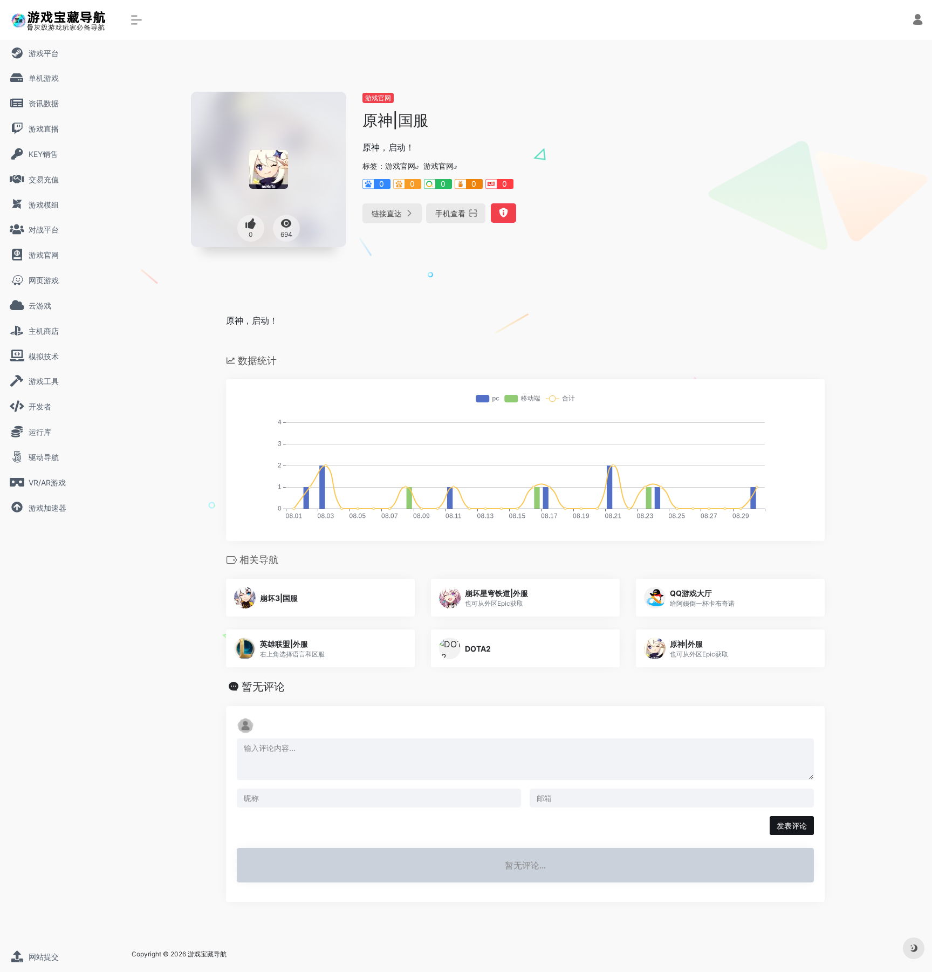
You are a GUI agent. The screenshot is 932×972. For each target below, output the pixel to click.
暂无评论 (263, 686)
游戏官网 (378, 98)
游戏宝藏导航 (207, 954)
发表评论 (792, 825)
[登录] (917, 21)
